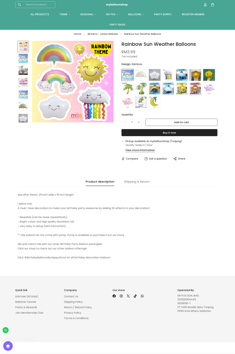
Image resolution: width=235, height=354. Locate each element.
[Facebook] (114, 296)
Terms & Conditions (76, 318)
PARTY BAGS (117, 24)
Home (77, 34)
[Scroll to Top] (228, 336)
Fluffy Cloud (155, 75)
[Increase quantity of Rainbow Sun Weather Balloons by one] (138, 122)
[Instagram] (121, 296)
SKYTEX (110, 14)
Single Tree (127, 88)
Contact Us (71, 296)
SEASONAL (86, 14)
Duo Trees (141, 88)
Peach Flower (195, 88)
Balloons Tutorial (25, 302)
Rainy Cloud (168, 75)
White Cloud (168, 88)
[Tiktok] (135, 296)
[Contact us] (6, 330)
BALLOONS (134, 14)
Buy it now (169, 133)
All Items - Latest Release (102, 34)
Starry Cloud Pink (127, 102)
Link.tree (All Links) (26, 296)
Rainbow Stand (141, 102)
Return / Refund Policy (78, 307)
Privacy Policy (72, 313)
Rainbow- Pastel (141, 75)
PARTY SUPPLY (163, 14)
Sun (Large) (195, 75)
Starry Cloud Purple (209, 88)
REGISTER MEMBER (193, 14)
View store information (140, 150)
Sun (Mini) (209, 75)
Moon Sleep (155, 102)
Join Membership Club (29, 313)
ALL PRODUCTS (40, 14)
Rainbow (127, 75)
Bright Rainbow (155, 88)
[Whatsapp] (142, 296)
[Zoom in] (106, 47)
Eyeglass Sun (182, 88)
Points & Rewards (26, 307)
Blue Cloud (182, 75)
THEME (63, 14)
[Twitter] (128, 296)
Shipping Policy (73, 302)
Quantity (127, 114)
